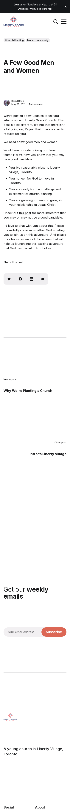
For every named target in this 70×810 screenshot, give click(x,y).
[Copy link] (42, 279)
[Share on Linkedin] (31, 279)
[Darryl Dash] (7, 103)
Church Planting (14, 40)
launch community (38, 40)
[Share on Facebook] (20, 279)
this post (25, 213)
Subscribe (54, 632)
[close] (66, 7)
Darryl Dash (17, 101)
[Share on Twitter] (9, 279)
